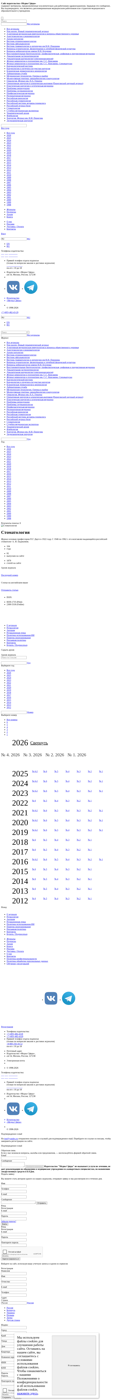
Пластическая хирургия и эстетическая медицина (30, 86)
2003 (9, 192)
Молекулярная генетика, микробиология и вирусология (33, 78)
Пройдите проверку (34, 1166)
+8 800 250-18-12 (14, 1044)
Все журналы (33, 24)
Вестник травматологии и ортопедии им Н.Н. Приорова (33, 46)
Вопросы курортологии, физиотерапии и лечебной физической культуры (41, 49)
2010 (9, 175)
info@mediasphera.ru (16, 277)
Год (28, 439)
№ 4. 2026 (11, 754)
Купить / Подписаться (17, 645)
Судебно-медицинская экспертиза (23, 111)
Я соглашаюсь (74, 1365)
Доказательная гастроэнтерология (23, 56)
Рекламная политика (16, 640)
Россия (30, 1303)
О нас (9, 221)
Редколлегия (12, 628)
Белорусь (11, 1310)
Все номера (12, 720)
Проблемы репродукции (18, 88)
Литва (9, 1318)
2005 (9, 187)
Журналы (11, 209)
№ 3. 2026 (33, 754)
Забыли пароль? (8, 1221)
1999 (9, 202)
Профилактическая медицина (20, 93)
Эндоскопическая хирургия (20, 120)
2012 (9, 170)
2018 (9, 155)
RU (28, 239)
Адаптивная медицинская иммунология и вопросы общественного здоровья (43, 34)
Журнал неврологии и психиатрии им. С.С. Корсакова (32, 61)
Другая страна (13, 1320)
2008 (9, 180)
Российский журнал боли (19, 106)
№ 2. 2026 (55, 754)
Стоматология (13, 108)
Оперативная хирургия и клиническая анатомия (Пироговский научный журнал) (45, 83)
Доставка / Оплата (15, 226)
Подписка (11, 212)
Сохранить (6, 1397)
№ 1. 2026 (77, 754)
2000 (9, 200)
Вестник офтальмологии (18, 44)
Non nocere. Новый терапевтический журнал (28, 31)
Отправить (41, 1203)
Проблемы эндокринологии (20, 91)
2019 (9, 153)
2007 (9, 182)
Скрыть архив (7, 650)
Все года (5, 128)
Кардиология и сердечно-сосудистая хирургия (28, 68)
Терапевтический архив (18, 113)
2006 (9, 185)
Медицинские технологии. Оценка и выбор (27, 76)
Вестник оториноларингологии (21, 41)
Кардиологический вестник (20, 66)
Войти (4, 1224)
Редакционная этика (16, 633)
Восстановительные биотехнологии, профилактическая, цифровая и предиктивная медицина (51, 53)
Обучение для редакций (18, 963)
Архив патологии (15, 39)
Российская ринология (17, 98)
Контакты (11, 229)
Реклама (10, 224)
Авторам (11, 630)
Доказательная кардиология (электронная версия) (30, 58)
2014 (9, 165)
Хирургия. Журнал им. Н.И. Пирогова (25, 118)
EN (8, 244)
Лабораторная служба (17, 73)
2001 (9, 197)
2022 (9, 145)
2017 (9, 157)
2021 (9, 148)
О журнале (12, 625)
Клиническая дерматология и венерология (27, 71)
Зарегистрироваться (10, 1259)
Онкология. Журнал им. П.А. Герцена (24, 81)
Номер (30, 712)
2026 (9, 135)
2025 (9, 138)
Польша (10, 1315)
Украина (11, 1313)
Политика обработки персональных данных (27, 961)
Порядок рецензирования (19, 638)
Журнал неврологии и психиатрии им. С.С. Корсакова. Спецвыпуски (39, 63)
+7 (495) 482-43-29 (9, 312)
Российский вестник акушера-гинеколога (26, 103)
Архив (10, 214)
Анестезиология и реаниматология (23, 36)
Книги (10, 217)
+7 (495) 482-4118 (15, 1034)
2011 (9, 172)
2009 (9, 177)
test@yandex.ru (11, 1138)
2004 (9, 190)
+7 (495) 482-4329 (15, 1036)
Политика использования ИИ (20, 635)
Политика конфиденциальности (22, 959)
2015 (9, 162)
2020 (9, 150)
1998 (9, 205)
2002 (9, 195)
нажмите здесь (27, 1393)
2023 (9, 143)
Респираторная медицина (19, 96)
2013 (9, 167)
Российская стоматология (19, 101)
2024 (9, 140)
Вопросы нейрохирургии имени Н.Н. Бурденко (29, 51)
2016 (9, 160)
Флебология (12, 115)
